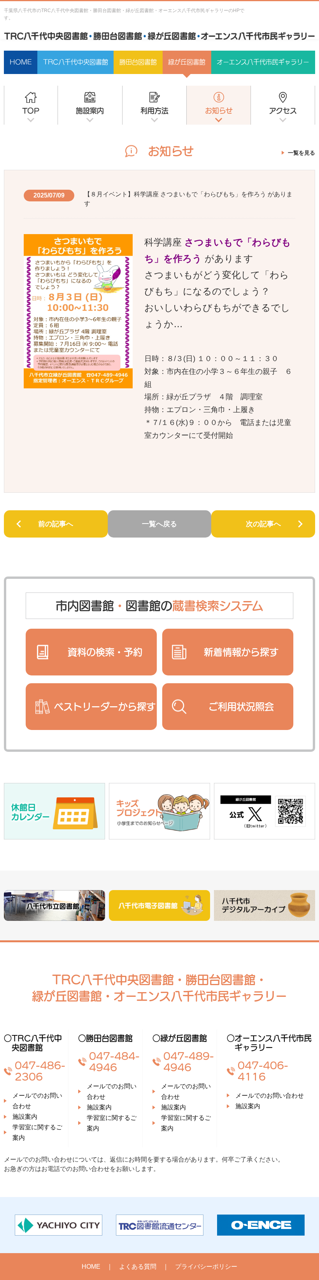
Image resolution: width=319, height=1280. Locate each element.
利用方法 (154, 110)
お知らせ (219, 110)
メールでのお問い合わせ (37, 1100)
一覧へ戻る (159, 524)
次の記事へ (263, 524)
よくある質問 (137, 1266)
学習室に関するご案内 (37, 1132)
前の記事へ (55, 524)
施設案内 (90, 110)
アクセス (283, 110)
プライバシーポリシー (206, 1266)
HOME (21, 62)
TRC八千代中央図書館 (75, 62)
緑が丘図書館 (186, 62)
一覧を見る (301, 153)
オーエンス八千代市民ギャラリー (263, 62)
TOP (30, 110)
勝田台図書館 (138, 62)
